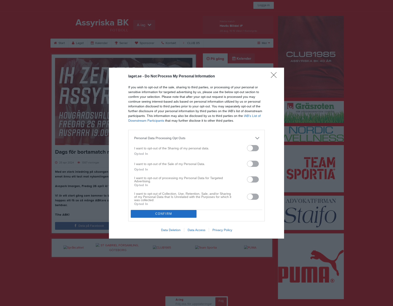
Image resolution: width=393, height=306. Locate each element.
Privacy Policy (222, 230)
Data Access (196, 230)
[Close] (275, 76)
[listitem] (196, 138)
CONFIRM (163, 213)
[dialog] (196, 153)
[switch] (253, 148)
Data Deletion (171, 230)
